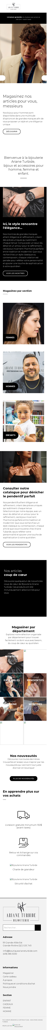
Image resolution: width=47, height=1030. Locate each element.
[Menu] (3, 6)
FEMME (7, 1008)
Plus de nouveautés (23, 778)
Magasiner (8, 973)
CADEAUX (8, 1004)
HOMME (7, 1011)
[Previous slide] (3, 18)
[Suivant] (44, 78)
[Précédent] (2, 78)
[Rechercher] (38, 928)
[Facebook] (4, 959)
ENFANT (7, 1001)
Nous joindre (9, 987)
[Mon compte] (43, 6)
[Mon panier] (39, 6)
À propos (7, 980)
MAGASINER (11, 128)
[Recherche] (35, 6)
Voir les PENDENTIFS (16, 544)
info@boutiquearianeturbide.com (20, 951)
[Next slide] (43, 18)
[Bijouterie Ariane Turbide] (23, 323)
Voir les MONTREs (15, 273)
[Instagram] (7, 959)
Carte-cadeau (10, 976)
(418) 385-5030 (10, 954)
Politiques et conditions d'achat (19, 984)
